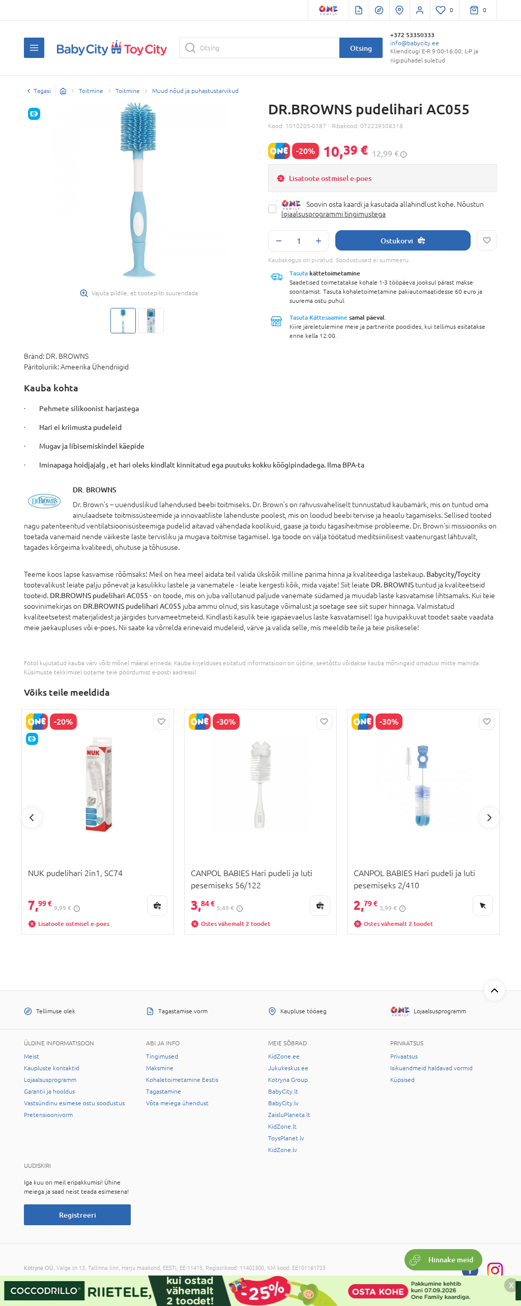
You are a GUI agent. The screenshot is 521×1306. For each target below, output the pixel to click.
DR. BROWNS (95, 489)
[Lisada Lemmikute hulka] (487, 240)
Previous (31, 817)
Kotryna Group (288, 1079)
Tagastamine (163, 1091)
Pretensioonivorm (48, 1114)
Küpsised (402, 1079)
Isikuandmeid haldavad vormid (431, 1068)
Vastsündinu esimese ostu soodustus (74, 1103)
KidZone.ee (284, 1056)
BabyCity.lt (283, 1091)
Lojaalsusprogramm (50, 1079)
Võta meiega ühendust (177, 1103)
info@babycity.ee (414, 43)
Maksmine (159, 1068)
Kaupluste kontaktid (51, 1068)
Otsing (361, 48)
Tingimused (162, 1056)
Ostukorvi (397, 240)
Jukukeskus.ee (288, 1068)
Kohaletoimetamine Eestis (182, 1079)
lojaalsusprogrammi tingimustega (333, 214)
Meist (31, 1056)
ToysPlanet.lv (286, 1138)
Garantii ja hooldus (49, 1091)
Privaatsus (404, 1056)
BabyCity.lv (283, 1103)
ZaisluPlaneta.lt (289, 1114)
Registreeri (77, 1214)
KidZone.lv (282, 1150)
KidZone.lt (282, 1126)
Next (489, 817)
